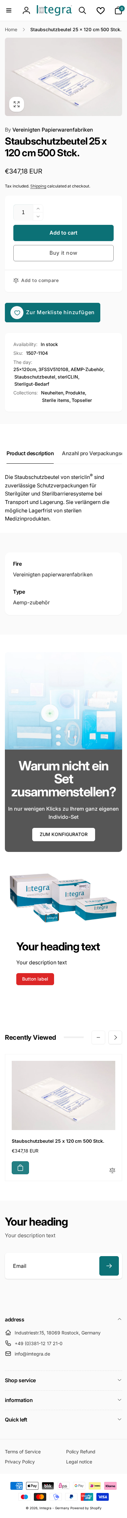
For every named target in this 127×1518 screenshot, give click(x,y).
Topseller (82, 400)
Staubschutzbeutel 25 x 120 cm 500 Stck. (58, 1141)
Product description (30, 453)
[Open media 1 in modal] (63, 77)
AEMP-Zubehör (87, 369)
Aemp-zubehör (31, 602)
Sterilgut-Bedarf (31, 384)
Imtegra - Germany (54, 1508)
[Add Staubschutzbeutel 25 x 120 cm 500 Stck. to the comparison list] (112, 1170)
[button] (9, 10)
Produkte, (75, 392)
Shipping (38, 186)
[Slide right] (115, 1037)
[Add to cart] (20, 1167)
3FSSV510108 (53, 369)
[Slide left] (98, 1037)
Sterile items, (56, 400)
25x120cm (24, 369)
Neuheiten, (52, 392)
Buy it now (63, 253)
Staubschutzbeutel (34, 377)
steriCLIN (68, 377)
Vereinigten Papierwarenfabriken (49, 129)
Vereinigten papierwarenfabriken (52, 574)
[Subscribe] (109, 1266)
